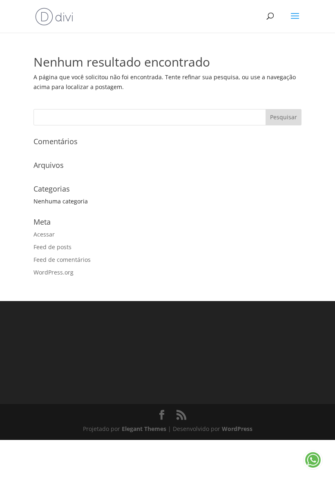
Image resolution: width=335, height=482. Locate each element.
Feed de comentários (62, 259)
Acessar (44, 234)
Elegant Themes (144, 429)
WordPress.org (54, 272)
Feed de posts (52, 247)
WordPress (237, 429)
